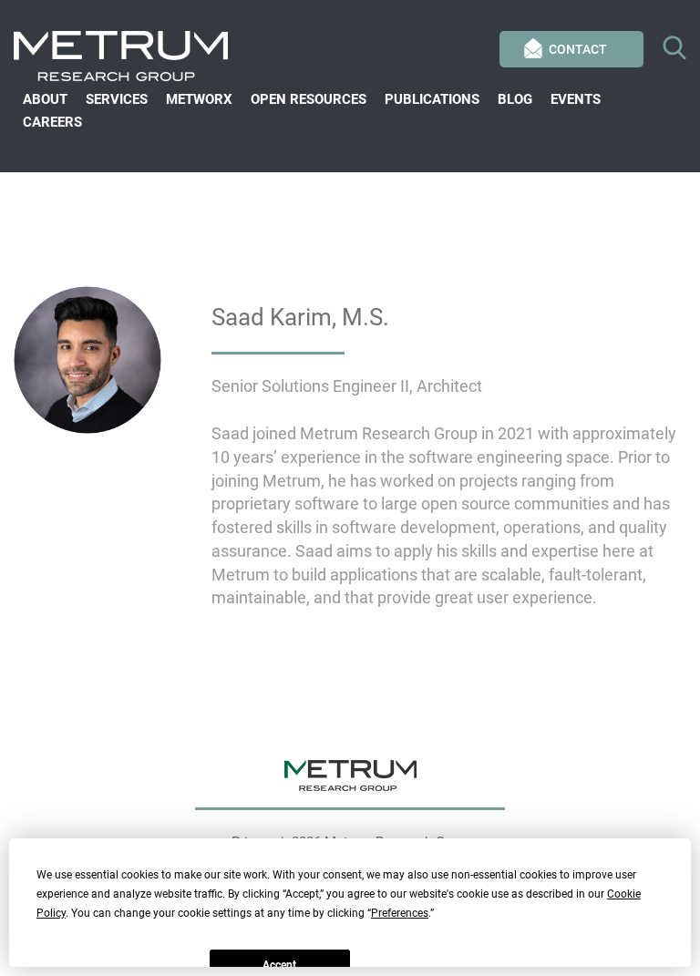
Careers (52, 122)
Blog (515, 99)
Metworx (199, 99)
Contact (578, 49)
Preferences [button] (399, 913)
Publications (432, 99)
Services (117, 99)
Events (576, 99)
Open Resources (308, 99)
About (45, 99)
